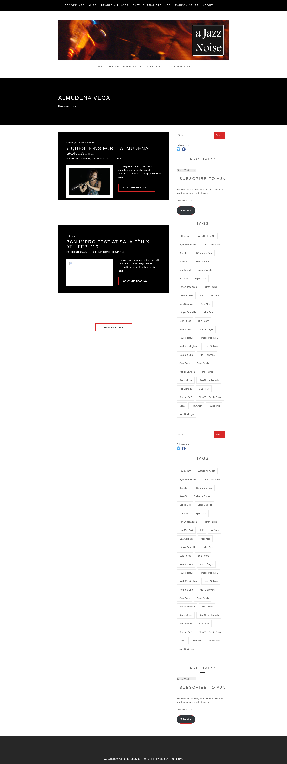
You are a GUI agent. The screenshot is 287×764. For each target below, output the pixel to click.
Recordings (75, 5)
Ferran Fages (210, 287)
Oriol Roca (184, 363)
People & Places (114, 5)
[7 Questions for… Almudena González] (90, 182)
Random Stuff (187, 5)
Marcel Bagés (206, 329)
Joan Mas (205, 304)
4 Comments (118, 252)
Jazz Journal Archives (152, 5)
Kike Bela (208, 312)
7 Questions (185, 236)
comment (117, 159)
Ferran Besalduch (188, 287)
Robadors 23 (185, 389)
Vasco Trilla (214, 405)
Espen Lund (200, 278)
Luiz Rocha (203, 321)
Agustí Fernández (188, 244)
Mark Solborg (211, 346)
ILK (202, 295)
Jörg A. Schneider (188, 312)
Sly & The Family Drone (210, 397)
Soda (181, 405)
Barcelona (184, 253)
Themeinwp (176, 758)
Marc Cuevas (186, 329)
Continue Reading (135, 187)
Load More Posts (112, 327)
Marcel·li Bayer (186, 337)
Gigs (93, 5)
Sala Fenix (204, 389)
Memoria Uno (186, 355)
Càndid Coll (185, 270)
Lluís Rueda (185, 321)
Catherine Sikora (202, 261)
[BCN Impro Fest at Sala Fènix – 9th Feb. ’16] (90, 272)
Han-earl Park (186, 295)
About (208, 5)
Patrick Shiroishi (187, 371)
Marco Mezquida (209, 337)
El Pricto (183, 278)
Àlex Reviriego (186, 414)
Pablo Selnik (203, 363)
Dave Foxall (106, 159)
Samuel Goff (185, 397)
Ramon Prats (185, 380)
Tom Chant (196, 405)
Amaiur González (212, 244)
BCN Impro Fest (204, 253)
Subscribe (185, 210)
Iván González (186, 304)
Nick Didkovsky (207, 355)
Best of (183, 261)
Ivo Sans (214, 295)
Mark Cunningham (188, 346)
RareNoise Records (209, 380)
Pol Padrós (207, 371)
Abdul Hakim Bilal (206, 236)
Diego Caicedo (205, 270)
